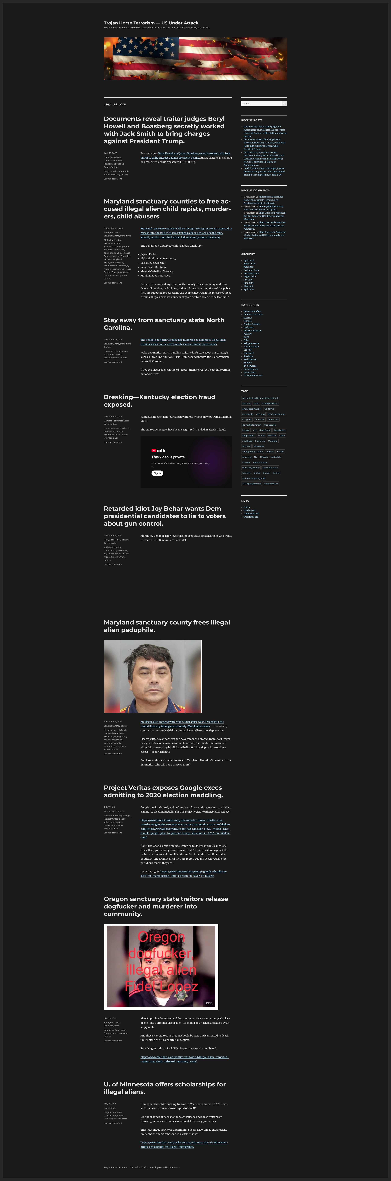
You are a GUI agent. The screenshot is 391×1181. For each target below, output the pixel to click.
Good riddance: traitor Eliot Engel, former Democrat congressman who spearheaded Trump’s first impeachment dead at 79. (264, 171)
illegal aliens (121, 351)
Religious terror (251, 343)
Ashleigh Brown (270, 403)
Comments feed (251, 513)
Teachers (248, 356)
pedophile (117, 739)
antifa (256, 403)
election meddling (113, 815)
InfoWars (108, 431)
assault (117, 243)
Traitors (114, 167)
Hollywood (109, 539)
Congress (247, 419)
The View (120, 557)
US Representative (251, 483)
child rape (120, 246)
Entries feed (249, 510)
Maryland (117, 259)
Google (127, 815)
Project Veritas (111, 819)
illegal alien (110, 730)
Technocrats (110, 811)
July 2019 (248, 279)
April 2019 (249, 289)
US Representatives (253, 375)
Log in (247, 507)
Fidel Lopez (121, 1030)
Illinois (261, 435)
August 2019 (250, 276)
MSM (117, 539)
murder (107, 269)
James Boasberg (112, 174)
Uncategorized (251, 369)
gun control (121, 550)
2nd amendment (112, 547)
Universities (109, 1108)
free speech (270, 425)
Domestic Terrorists (113, 160)
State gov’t (125, 235)
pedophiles (118, 269)
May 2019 (248, 286)
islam (282, 435)
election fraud (122, 428)
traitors (124, 174)
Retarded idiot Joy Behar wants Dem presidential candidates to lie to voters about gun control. (165, 516)
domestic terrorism (251, 425)
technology (109, 825)
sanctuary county (112, 743)
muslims (246, 457)
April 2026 (249, 260)
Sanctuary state (111, 235)
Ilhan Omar (264, 430)
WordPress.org (251, 517)
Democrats (109, 428)
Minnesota (117, 1112)
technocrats (116, 822)
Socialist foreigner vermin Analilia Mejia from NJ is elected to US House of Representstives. (263, 162)
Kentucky (118, 431)
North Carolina (115, 354)
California (269, 409)
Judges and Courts (252, 330)
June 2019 (248, 283)
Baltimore (109, 246)
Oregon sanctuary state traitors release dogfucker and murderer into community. (166, 906)
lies (127, 553)
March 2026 (250, 263)
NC (105, 354)
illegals (107, 1112)
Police (247, 340)
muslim (280, 451)
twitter (276, 473)
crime (107, 351)
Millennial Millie (112, 434)
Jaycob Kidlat (110, 253)
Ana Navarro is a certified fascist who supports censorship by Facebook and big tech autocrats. (263, 200)
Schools (248, 350)
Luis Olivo (260, 441)
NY (255, 457)
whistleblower (111, 438)
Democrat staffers (112, 157)
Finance (248, 321)
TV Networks (110, 543)
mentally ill (109, 557)
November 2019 (251, 273)
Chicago (260, 414)
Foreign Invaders (112, 232)
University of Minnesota (115, 1118)
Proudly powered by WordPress (164, 1167)
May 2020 (248, 267)
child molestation (276, 414)
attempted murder (251, 409)
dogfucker (109, 1030)
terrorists (246, 473)
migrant (246, 446)
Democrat (260, 419)
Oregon (107, 1033)
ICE (127, 246)
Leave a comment (113, 179)
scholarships (110, 1115)
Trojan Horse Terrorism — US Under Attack (151, 23)
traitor (257, 473)
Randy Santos (260, 462)
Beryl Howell (110, 171)
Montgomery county (114, 262)
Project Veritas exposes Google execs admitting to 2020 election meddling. (163, 791)
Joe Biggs (247, 441)
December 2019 (251, 270)
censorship (247, 414)
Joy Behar (109, 553)
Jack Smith (123, 171)
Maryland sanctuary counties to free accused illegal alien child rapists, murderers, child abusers (167, 209)
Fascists (107, 164)
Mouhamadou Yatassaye (116, 265)
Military (247, 334)
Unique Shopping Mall (253, 478)
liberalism (120, 553)
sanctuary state (119, 275)
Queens (246, 462)
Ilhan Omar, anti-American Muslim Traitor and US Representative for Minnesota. (264, 216)
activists (246, 403)
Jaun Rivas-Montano (114, 249)
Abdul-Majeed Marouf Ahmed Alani (260, 398)
